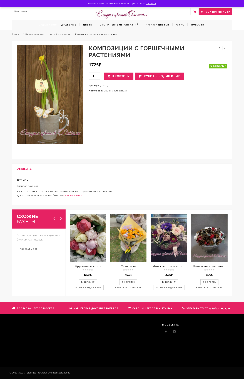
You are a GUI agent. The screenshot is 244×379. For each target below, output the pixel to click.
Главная (16, 34)
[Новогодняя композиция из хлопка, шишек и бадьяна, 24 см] (209, 238)
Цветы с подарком (34, 34)
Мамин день (128, 266)
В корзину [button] (87, 282)
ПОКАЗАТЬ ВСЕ (29, 249)
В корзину (121, 76)
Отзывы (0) (24, 168)
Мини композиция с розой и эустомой (177, 266)
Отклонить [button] (151, 3)
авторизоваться (72, 195)
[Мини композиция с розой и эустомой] (169, 238)
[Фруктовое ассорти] (88, 238)
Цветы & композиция (59, 34)
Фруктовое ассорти (88, 266)
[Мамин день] (128, 238)
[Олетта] (122, 14)
